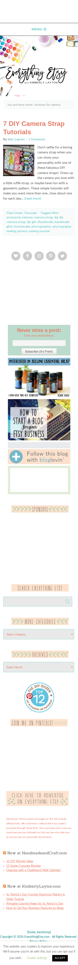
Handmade (45, 222)
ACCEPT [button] (60, 958)
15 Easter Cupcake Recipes (23, 865)
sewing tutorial (39, 231)
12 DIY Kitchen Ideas (19, 861)
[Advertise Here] (37, 805)
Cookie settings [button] (37, 958)
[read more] (32, 198)
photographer (41, 226)
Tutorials (30, 213)
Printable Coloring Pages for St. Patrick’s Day (34, 903)
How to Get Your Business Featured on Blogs (35, 908)
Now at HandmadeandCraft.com (37, 853)
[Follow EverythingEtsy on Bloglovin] (39, 463)
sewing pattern (17, 231)
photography (62, 226)
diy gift (31, 222)
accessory (13, 217)
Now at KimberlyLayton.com (34, 886)
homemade (22, 226)
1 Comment (36, 139)
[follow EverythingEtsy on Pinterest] (39, 725)
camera (27, 217)
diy (56, 217)
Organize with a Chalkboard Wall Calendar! (33, 870)
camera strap (43, 217)
